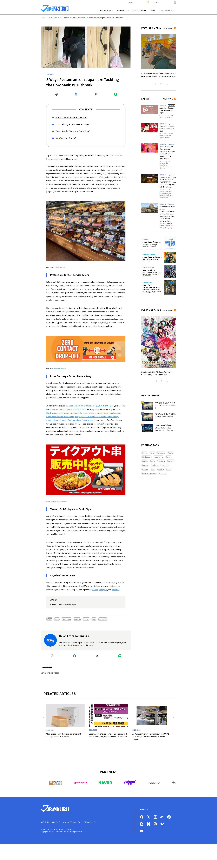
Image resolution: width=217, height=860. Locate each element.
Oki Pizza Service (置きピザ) (74, 409)
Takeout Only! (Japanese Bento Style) (72, 131)
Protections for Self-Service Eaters (71, 117)
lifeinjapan (147, 457)
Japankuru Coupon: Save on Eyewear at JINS (166, 128)
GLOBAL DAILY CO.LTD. (71, 822)
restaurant (103, 619)
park (153, 461)
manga (145, 469)
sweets (145, 465)
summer (163, 473)
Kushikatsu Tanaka (55, 501)
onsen (169, 457)
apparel (170, 115)
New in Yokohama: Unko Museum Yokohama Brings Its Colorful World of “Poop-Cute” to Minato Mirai (167, 153)
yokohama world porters (165, 167)
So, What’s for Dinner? (65, 138)
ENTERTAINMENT (165, 161)
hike (174, 226)
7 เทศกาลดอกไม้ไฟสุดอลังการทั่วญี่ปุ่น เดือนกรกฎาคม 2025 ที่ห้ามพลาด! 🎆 (165, 428)
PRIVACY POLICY (90, 822)
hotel (169, 469)
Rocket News (64, 501)
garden (161, 469)
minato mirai (164, 163)
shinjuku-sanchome (166, 195)
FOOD (50, 619)
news (94, 619)
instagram (103, 589)
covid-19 (77, 619)
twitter (95, 589)
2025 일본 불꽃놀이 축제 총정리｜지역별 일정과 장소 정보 (165, 405)
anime (171, 453)
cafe (153, 469)
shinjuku (168, 193)
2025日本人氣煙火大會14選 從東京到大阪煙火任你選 (165, 415)
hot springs (168, 227)
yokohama (163, 165)
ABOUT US (45, 822)
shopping (161, 453)
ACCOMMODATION (166, 191)
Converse (163, 117)
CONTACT (56, 822)
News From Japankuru (74, 636)
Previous (150, 83)
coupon (169, 117)
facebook (115, 589)
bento (57, 619)
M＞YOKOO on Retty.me (59, 267)
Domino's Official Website (59, 368)
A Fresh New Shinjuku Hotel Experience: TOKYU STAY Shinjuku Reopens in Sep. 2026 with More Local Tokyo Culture (167, 183)
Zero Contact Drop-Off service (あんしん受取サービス (91, 405)
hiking (162, 227)
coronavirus (67, 619)
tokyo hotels (164, 197)
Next (167, 83)
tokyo (145, 453)
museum (161, 461)
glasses (169, 135)
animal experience (150, 473)
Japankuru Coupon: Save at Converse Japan (166, 110)
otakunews (156, 465)
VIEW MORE (168, 28)
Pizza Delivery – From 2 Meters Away (72, 124)
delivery (87, 619)
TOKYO (170, 133)
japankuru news (165, 137)
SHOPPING (163, 115)
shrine (145, 461)
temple (166, 465)
